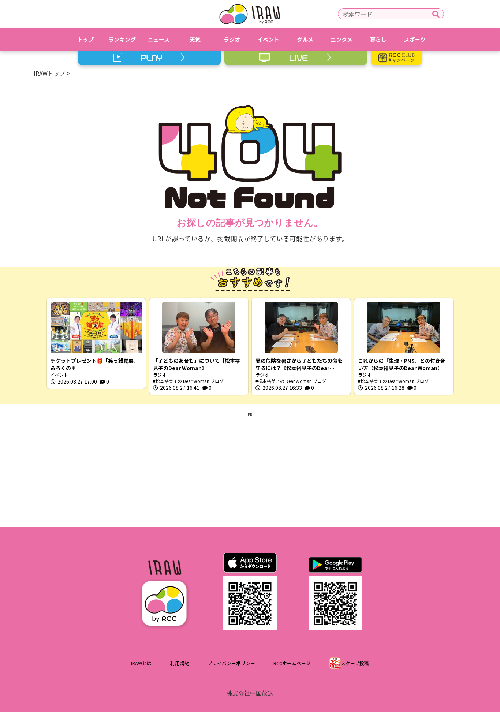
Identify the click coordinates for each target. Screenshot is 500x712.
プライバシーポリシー (231, 663)
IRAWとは (141, 663)
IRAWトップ (49, 73)
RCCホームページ (292, 663)
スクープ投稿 (355, 663)
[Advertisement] (250, 468)
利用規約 (179, 663)
